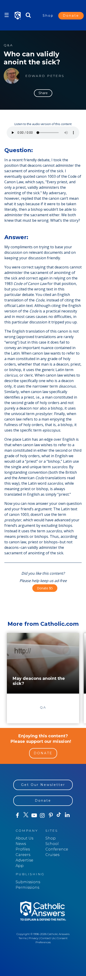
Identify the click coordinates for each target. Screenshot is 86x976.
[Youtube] (34, 815)
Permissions (27, 887)
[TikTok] (59, 815)
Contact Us (47, 938)
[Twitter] (26, 815)
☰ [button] (6, 15)
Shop (48, 16)
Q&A (8, 45)
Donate (71, 16)
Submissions (28, 882)
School (52, 844)
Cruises (52, 855)
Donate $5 (45, 588)
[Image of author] (12, 76)
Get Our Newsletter (43, 785)
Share (43, 93)
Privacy (33, 938)
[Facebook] (17, 815)
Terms (23, 938)
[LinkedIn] (67, 815)
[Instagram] (42, 815)
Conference (56, 849)
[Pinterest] (51, 815)
